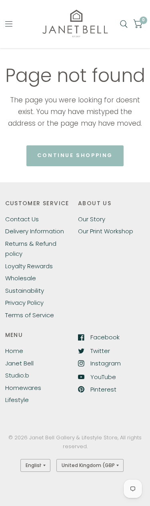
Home (14, 351)
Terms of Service (29, 315)
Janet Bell (19, 363)
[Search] (123, 24)
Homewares (23, 388)
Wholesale (20, 278)
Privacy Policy (24, 302)
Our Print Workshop (105, 231)
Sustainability (24, 290)
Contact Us (22, 219)
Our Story (91, 219)
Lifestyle (17, 400)
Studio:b (17, 375)
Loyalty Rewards (29, 266)
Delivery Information (34, 231)
